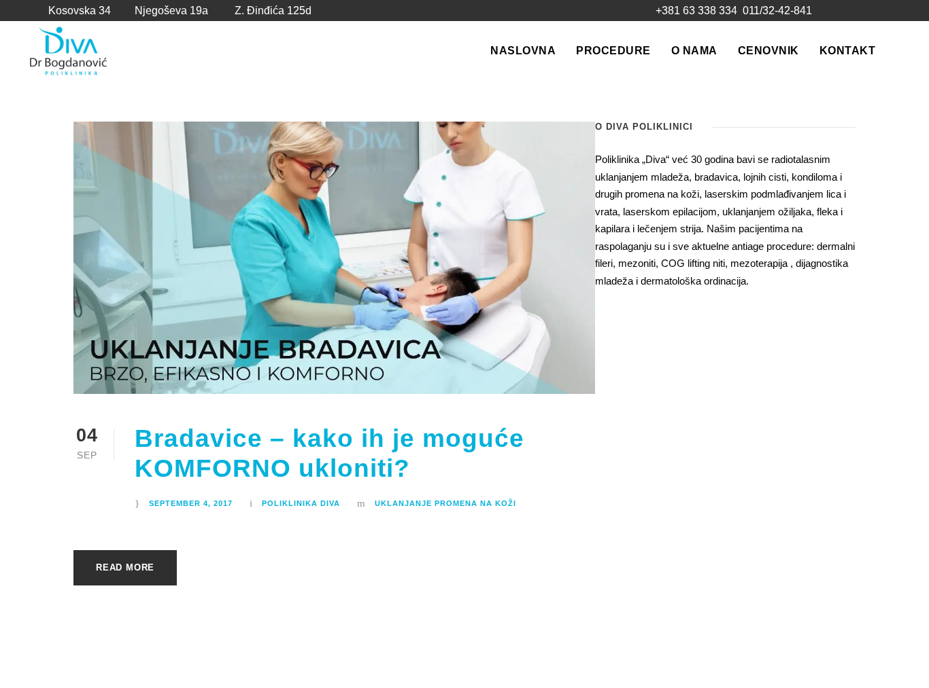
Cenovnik (768, 50)
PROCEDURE (613, 50)
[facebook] (842, 10)
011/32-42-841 (777, 10)
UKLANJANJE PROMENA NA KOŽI (445, 503)
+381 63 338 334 (696, 10)
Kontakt (848, 50)
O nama (694, 50)
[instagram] (891, 10)
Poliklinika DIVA (301, 503)
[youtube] (867, 10)
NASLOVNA (523, 50)
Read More (125, 567)
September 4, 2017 (191, 503)
